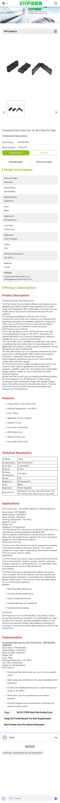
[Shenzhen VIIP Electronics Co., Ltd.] (31, 3)
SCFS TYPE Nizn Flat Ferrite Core (34, 712)
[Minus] (56, 737)
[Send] (56, 799)
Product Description (44, 162)
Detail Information (16, 162)
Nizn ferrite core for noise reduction (24, 724)
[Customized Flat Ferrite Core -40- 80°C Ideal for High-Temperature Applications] (29, 69)
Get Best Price (15, 153)
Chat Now (44, 153)
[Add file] (4, 799)
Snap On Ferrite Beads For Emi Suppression (27, 718)
